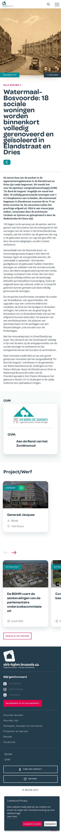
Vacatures (9, 742)
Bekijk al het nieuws (17, 636)
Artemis (32, 779)
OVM (7, 759)
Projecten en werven (15, 731)
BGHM (8, 754)
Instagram (16, 689)
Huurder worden (13, 715)
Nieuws (7, 736)
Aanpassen (50, 823)
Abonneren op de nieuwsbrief (22, 703)
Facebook (15, 683)
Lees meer (12, 816)
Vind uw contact (32, 769)
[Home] (7, 4)
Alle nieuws (11, 85)
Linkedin (14, 694)
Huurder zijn (10, 720)
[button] (13, 552)
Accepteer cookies (32, 823)
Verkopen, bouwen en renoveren (23, 725)
